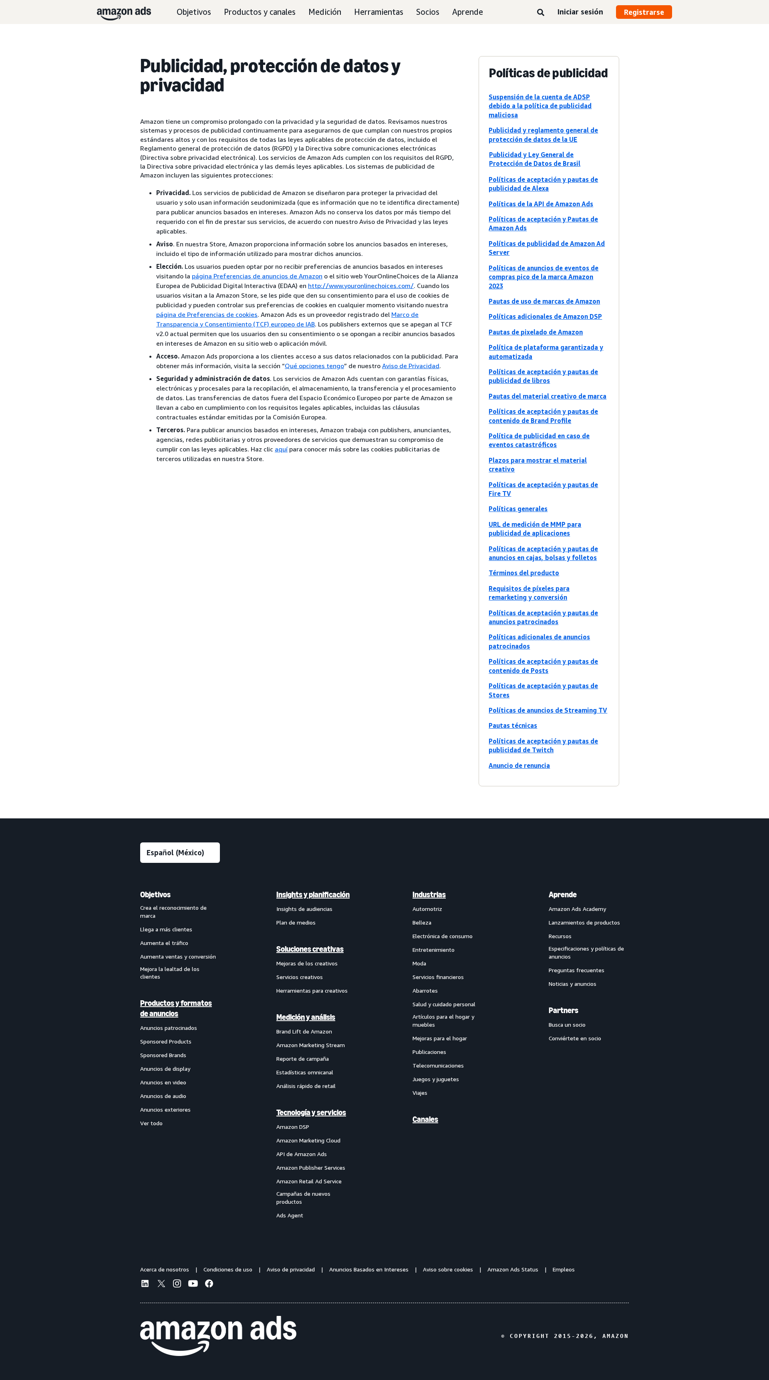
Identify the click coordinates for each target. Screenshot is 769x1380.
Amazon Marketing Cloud (308, 1140)
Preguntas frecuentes (576, 970)
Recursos (560, 936)
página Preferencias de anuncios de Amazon (257, 276)
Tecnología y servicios (311, 1112)
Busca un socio (567, 1024)
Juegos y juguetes (436, 1079)
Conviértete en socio (575, 1038)
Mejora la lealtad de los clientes (169, 972)
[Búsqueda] (540, 13)
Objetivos (194, 11)
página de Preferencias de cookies (207, 314)
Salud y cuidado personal (444, 1004)
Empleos (564, 1269)
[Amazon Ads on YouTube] (193, 1284)
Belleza (422, 922)
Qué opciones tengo (314, 366)
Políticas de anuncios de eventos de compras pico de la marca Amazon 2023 (543, 277)
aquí (281, 449)
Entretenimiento (434, 949)
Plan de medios (296, 922)
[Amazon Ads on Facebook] (209, 1284)
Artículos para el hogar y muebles (443, 1020)
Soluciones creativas (310, 949)
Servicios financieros (438, 976)
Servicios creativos (299, 976)
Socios (427, 11)
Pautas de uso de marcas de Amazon (544, 301)
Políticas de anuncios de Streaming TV (548, 710)
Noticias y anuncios (572, 983)
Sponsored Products (165, 1041)
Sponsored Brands (163, 1055)
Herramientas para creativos (312, 990)
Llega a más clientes (166, 929)
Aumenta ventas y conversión (178, 956)
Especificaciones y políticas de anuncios (586, 952)
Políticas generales (518, 509)
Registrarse (644, 12)
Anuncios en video (163, 1082)
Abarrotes (425, 990)
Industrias (429, 894)
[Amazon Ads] (117, 12)
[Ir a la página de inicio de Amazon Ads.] (218, 1336)
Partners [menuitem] (563, 1010)
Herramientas (378, 11)
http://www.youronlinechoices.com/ (361, 286)
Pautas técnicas (513, 725)
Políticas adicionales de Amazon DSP (545, 316)
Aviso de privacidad (291, 1269)
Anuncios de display (165, 1068)
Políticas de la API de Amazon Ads (541, 204)
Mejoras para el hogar (440, 1038)
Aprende (467, 11)
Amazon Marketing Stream (310, 1045)
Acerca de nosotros (164, 1269)
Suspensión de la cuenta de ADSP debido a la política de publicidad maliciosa (540, 106)
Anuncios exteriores (165, 1109)
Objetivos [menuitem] (155, 894)
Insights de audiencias (304, 908)
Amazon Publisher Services (310, 1167)
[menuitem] (180, 1054)
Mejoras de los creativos (307, 963)
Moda (419, 963)
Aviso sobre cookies (448, 1269)
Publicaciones (429, 1051)
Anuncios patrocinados (168, 1027)
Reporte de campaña (302, 1058)
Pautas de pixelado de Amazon (536, 332)
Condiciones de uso (227, 1269)
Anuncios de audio (163, 1095)
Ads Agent (289, 1215)
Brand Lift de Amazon (304, 1031)
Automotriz (427, 908)
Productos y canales (260, 11)
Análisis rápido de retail (306, 1085)
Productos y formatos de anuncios (176, 1008)
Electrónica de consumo (443, 936)
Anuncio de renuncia (519, 766)
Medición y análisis (305, 1017)
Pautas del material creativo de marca (547, 396)
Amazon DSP (292, 1126)
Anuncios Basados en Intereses (369, 1269)
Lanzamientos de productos (584, 922)
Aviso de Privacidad (410, 366)
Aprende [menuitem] (563, 894)
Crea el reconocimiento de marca (173, 911)
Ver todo (151, 1123)
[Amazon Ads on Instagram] (177, 1284)
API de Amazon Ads (301, 1153)
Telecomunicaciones (438, 1065)
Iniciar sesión (580, 11)
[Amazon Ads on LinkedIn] (145, 1284)
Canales (425, 1119)
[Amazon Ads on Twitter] (161, 1284)
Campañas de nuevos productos (303, 1197)
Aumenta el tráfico (164, 942)
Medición (324, 11)
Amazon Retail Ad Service (309, 1181)
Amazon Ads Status (512, 1269)
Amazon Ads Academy (577, 908)
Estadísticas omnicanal (304, 1072)
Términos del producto (524, 573)
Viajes (420, 1092)
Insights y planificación (313, 894)
